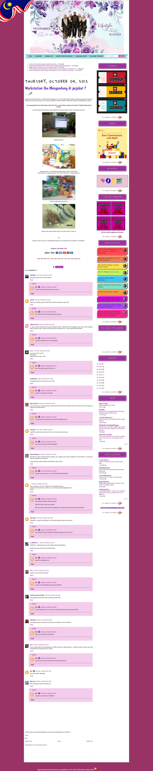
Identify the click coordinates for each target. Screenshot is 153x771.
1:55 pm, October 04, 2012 (47, 542)
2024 (100, 369)
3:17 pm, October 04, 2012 (48, 471)
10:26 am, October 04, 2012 (47, 403)
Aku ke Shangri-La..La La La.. (109, 272)
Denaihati (102, 409)
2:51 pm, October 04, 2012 (48, 312)
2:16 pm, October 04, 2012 (48, 287)
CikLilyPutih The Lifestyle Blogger (109, 425)
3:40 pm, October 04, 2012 (48, 499)
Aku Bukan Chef (62, 248)
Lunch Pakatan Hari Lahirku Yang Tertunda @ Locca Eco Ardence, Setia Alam (51, 70)
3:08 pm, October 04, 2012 (48, 417)
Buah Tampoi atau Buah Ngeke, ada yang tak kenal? (109, 306)
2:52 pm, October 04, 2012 (48, 338)
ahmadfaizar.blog (104, 468)
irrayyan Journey (104, 489)
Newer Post (28, 741)
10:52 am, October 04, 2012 (45, 518)
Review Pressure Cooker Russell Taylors (109, 286)
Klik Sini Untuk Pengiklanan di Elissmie (112, 232)
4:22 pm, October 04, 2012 (48, 530)
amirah (32, 300)
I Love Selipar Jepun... (105, 475)
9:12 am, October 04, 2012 (44, 275)
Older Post (89, 741)
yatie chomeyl (34, 403)
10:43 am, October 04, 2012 (39, 484)
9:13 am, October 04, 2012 (42, 300)
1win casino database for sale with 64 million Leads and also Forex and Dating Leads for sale (112, 438)
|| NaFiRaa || (34, 542)
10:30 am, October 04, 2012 (48, 454)
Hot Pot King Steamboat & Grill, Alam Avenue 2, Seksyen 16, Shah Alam (110, 251)
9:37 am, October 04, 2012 (42, 351)
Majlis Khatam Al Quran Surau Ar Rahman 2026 (43, 67)
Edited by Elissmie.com (53, 769)
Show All (126, 444)
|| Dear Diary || (104, 460)
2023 (100, 372)
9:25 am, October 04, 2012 (47, 324)
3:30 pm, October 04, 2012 (44, 620)
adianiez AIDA (34, 324)
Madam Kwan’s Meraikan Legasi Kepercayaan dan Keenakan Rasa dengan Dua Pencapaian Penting (112, 428)
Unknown (33, 429)
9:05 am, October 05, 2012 (48, 693)
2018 (100, 385)
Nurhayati (33, 620)
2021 (100, 377)
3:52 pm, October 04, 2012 (41, 644)
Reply (31, 280)
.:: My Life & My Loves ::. (106, 417)
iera (31, 644)
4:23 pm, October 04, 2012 (43, 671)
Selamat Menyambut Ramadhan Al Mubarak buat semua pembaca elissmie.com (52, 69)
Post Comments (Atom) (40, 745)
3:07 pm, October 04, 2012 (52, 595)
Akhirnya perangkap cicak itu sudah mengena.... (109, 259)
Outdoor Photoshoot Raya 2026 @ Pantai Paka (43, 64)
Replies (34, 283)
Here (45, 769)
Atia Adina (33, 518)
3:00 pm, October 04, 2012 (48, 366)
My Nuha (53, 248)
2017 (100, 388)
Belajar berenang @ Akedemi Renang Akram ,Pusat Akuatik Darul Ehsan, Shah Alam (109, 314)
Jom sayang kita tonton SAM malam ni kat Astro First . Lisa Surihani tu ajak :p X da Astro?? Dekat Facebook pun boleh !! (59, 106)
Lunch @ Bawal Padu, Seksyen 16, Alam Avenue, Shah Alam (109, 299)
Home (59, 741)
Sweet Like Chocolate (105, 434)
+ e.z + (32, 351)
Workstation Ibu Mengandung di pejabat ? (55, 88)
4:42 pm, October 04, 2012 (48, 582)
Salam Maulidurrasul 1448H (107, 405)
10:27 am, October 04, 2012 (44, 429)
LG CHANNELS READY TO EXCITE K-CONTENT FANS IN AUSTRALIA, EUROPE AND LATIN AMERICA (112, 492)
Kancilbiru (33, 275)
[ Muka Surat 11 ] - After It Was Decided (110, 477)
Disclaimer (82, 769)
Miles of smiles (103, 403)
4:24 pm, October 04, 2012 (48, 558)
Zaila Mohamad (34, 454)
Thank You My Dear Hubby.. (108, 292)
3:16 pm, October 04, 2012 (48, 441)
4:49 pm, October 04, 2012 (48, 632)
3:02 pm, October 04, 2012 (48, 390)
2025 (100, 366)
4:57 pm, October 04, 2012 (43, 681)
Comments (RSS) (89, 769)
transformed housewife (37, 595)
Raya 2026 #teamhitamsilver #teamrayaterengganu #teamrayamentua (50, 65)
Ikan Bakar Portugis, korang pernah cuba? (108, 266)
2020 (100, 380)
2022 (100, 375)
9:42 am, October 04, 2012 (45, 378)
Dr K (31, 570)
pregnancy (59, 267)
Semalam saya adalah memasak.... (106, 279)
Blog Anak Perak (104, 481)
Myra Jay (32, 681)
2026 (100, 364)
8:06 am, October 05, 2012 (48, 658)
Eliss (36, 287)
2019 (100, 383)
